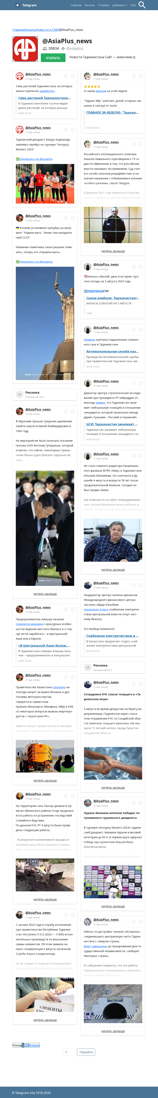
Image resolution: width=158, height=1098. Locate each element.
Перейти (86, 1052)
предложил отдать (96, 609)
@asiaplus (74, 48)
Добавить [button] (119, 5)
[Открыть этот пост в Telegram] (72, 76)
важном (101, 91)
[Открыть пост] (65, 76)
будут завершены (95, 946)
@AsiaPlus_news (38, 74)
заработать (47, 91)
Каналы (90, 5)
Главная (76, 5)
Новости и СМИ (47, 30)
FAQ (133, 5)
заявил (100, 402)
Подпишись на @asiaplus (36, 159)
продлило (59, 687)
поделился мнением (29, 624)
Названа (89, 339)
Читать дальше (45, 594)
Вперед (34, 1045)
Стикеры (103, 5)
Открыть (53, 58)
